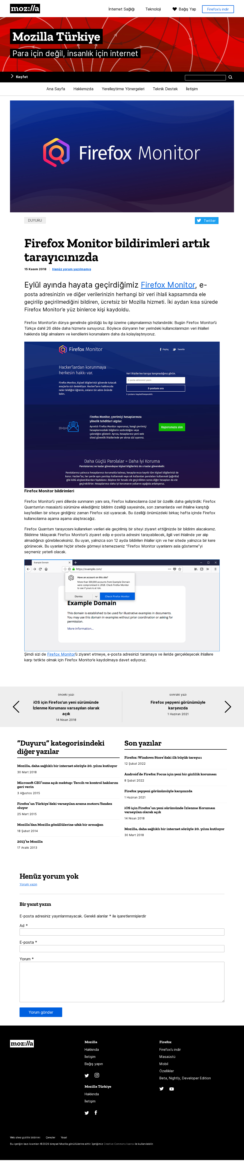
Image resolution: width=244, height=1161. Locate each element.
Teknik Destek (165, 88)
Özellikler (166, 1071)
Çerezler (50, 1137)
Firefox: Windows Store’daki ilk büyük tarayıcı (163, 757)
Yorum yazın (28, 884)
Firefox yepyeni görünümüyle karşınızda (158, 791)
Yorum (27, 959)
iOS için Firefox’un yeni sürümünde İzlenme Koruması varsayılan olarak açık (169, 810)
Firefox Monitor (168, 284)
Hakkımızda (83, 88)
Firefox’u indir (218, 9)
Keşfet (22, 77)
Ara (230, 76)
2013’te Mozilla (30, 841)
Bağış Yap (187, 9)
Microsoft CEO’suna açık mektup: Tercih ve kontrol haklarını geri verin (67, 784)
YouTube (171, 1089)
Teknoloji (153, 9)
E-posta (28, 942)
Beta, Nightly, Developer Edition (185, 1078)
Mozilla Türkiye (98, 1086)
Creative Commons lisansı (119, 1144)
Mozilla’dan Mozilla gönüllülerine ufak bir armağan (60, 824)
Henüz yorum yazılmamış (71, 269)
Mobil (163, 1064)
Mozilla (25, 8)
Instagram (97, 1075)
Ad (24, 925)
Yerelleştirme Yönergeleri (123, 88)
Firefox (165, 1042)
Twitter (210, 221)
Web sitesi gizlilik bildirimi (25, 1137)
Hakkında (92, 1049)
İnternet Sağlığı (122, 9)
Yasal (64, 1137)
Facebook (96, 1112)
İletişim (192, 88)
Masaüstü (167, 1057)
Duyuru (35, 220)
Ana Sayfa (55, 88)
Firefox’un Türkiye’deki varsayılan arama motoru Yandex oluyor (64, 805)
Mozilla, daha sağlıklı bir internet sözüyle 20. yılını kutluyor (67, 765)
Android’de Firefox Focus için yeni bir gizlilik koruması (170, 774)
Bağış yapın (94, 1064)
